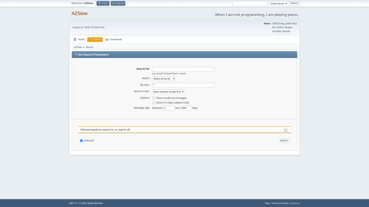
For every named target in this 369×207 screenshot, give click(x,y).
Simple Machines (95, 203)
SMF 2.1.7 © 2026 (77, 203)
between (157, 107)
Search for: (143, 69)
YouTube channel (281, 31)
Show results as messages (171, 97)
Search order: (142, 91)
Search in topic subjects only (172, 102)
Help (267, 203)
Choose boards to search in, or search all (105, 129)
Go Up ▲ (295, 203)
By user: (145, 84)
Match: (146, 78)
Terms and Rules (280, 203)
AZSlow (79, 13)
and (177, 107)
